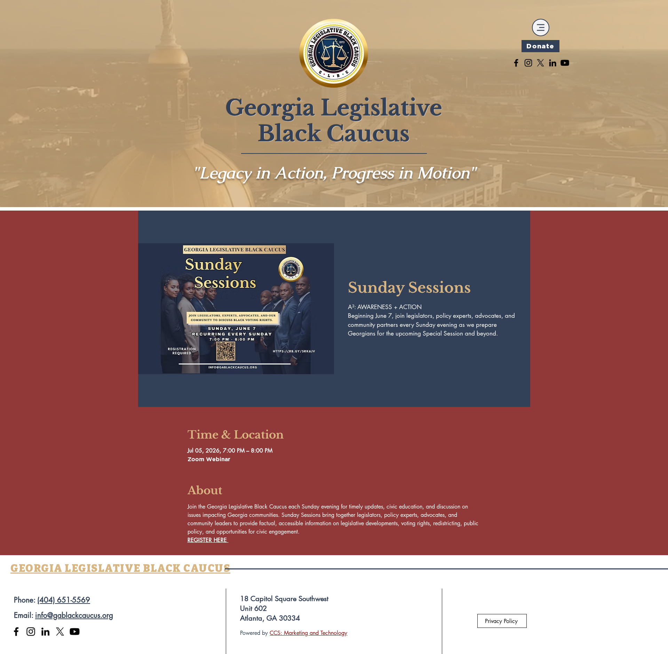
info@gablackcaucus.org (74, 615)
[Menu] (540, 27)
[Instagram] (528, 63)
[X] (540, 63)
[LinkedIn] (553, 63)
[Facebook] (516, 63)
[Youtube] (565, 63)
